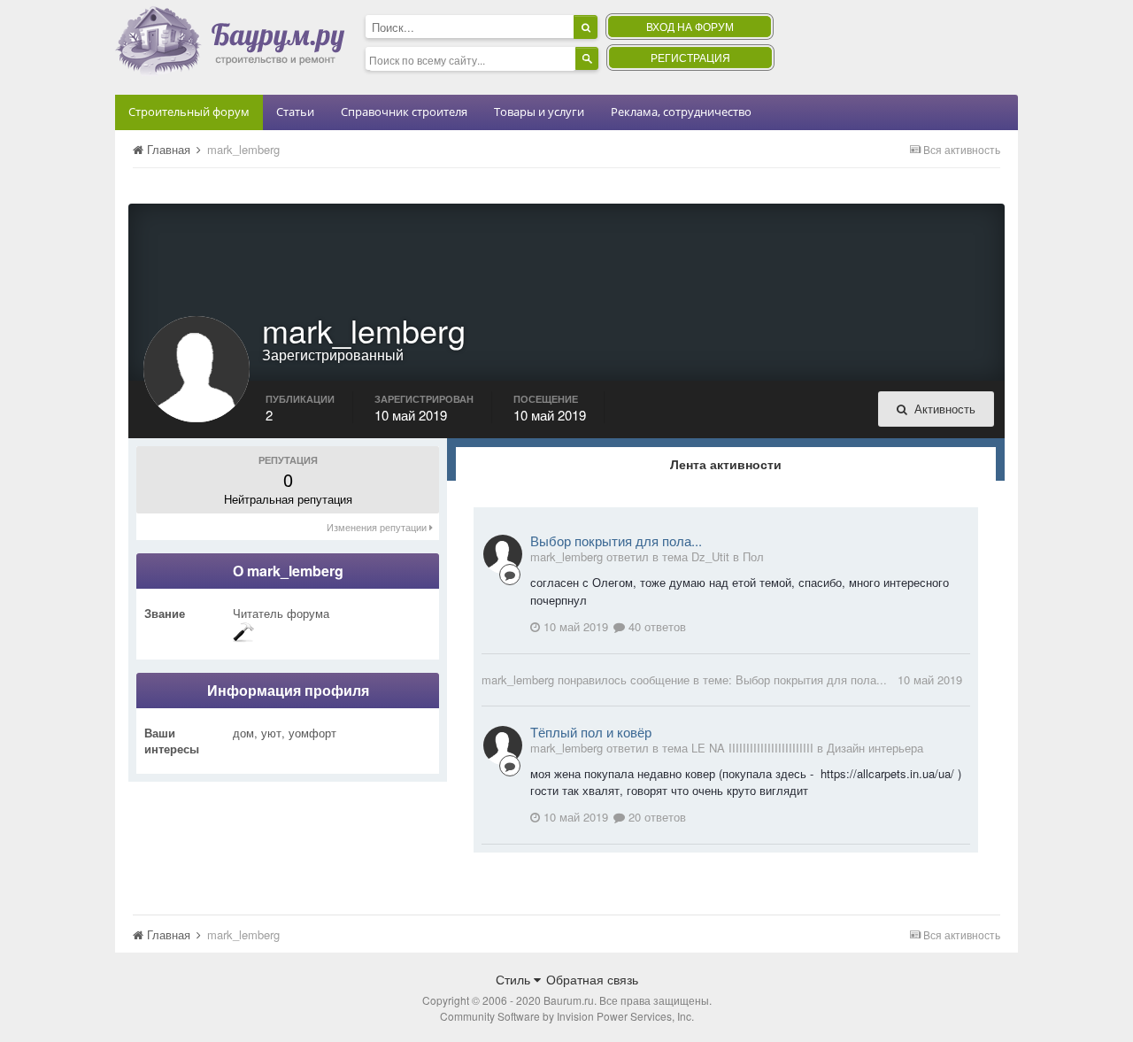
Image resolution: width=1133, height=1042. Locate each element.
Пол (753, 556)
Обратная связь (592, 979)
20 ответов (655, 816)
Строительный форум (189, 112)
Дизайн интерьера (875, 747)
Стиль (515, 979)
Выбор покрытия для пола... (616, 540)
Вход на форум (690, 26)
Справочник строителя (404, 112)
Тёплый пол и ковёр (590, 731)
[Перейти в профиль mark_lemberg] (502, 554)
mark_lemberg (518, 679)
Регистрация (690, 57)
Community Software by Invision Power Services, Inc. (567, 1015)
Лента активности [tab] (726, 464)
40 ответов (655, 626)
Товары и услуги (539, 112)
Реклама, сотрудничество (681, 112)
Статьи (295, 112)
